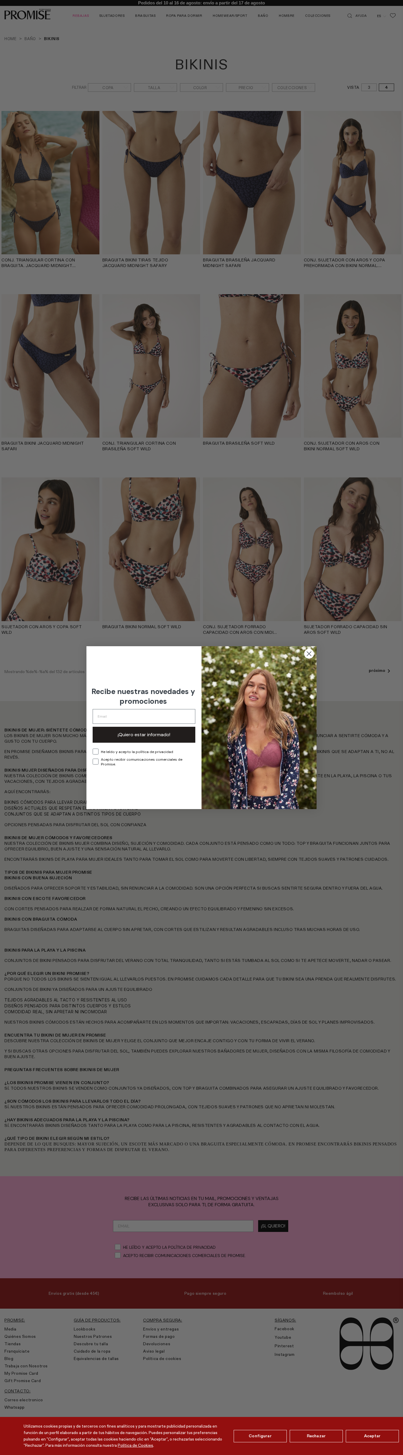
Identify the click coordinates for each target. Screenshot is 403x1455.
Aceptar (372, 1435)
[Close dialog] (309, 654)
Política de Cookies (135, 1445)
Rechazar (316, 1435)
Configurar (260, 1435)
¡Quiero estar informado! (144, 734)
